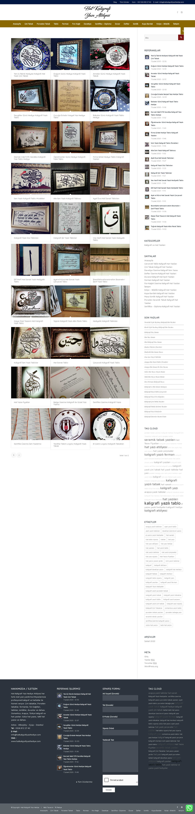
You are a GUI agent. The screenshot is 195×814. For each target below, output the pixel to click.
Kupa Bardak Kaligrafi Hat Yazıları (159, 293)
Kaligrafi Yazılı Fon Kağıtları (154, 397)
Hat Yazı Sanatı (149, 337)
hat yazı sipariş (151, 556)
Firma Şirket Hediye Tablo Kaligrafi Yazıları (108, 158)
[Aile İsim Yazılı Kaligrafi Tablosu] (70, 179)
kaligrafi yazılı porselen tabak (162, 436)
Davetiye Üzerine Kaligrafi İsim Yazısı (161, 270)
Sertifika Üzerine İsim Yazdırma (27, 444)
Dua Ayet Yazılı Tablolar (152, 357)
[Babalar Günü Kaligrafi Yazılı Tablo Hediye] (110, 95)
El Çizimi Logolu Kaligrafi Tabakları (108, 444)
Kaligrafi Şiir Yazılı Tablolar (65, 238)
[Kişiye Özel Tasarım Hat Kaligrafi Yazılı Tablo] (31, 301)
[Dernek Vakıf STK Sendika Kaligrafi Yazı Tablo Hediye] (31, 137)
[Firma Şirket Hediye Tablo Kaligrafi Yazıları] (110, 137)
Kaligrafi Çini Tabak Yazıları (154, 401)
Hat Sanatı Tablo (61, 363)
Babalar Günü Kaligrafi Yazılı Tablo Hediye (108, 116)
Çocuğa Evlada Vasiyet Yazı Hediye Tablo (69, 116)
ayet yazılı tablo (170, 527)
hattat (179, 444)
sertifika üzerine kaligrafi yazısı (161, 466)
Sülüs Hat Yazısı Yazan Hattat (154, 372)
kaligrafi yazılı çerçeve (171, 599)
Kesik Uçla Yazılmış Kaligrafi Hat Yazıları (158, 327)
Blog (115, 2)
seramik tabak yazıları (159, 440)
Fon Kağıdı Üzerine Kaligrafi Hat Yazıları (162, 283)
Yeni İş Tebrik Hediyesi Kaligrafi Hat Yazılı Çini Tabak (29, 75)
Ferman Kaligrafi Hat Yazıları (157, 280)
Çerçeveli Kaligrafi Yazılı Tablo (106, 363)
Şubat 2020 (149, 641)
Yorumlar (150, 663)
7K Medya (58, 807)
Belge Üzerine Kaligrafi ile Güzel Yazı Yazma (70, 403)
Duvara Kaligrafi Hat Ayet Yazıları (159, 277)
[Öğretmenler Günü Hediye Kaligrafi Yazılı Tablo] (70, 137)
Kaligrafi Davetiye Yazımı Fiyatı (155, 416)
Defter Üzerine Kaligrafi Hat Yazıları (160, 273)
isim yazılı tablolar (171, 473)
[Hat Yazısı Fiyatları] (31, 382)
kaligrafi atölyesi (155, 510)
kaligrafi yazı (169, 488)
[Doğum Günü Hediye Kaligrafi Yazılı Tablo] (70, 54)
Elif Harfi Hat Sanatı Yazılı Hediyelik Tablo (29, 280)
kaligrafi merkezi (167, 433)
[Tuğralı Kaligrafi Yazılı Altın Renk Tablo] (70, 301)
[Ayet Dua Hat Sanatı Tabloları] (110, 179)
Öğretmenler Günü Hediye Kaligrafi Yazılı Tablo (69, 158)
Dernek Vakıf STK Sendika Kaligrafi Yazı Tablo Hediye (30, 158)
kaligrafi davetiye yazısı (175, 492)
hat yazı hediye (167, 477)
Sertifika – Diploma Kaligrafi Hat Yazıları (162, 306)
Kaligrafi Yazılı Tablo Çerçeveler (155, 392)
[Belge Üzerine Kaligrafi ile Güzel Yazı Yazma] (70, 382)
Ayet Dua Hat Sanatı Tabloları (106, 198)
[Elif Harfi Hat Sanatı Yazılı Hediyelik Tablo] (31, 260)
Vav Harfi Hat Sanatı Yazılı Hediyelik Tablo (109, 239)
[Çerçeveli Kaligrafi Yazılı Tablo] (110, 343)
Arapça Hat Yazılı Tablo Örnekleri (156, 362)
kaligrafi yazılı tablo (162, 503)
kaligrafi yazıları (162, 462)
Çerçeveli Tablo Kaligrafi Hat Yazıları (160, 263)
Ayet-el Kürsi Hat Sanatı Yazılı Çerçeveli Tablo (66, 280)
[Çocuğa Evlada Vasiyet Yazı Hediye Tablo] (70, 95)
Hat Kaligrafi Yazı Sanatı (153, 342)
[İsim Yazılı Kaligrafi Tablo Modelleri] (31, 179)
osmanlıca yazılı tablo (173, 608)
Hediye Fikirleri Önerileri (153, 347)
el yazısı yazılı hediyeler (154, 535)
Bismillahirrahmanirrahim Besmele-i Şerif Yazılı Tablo (109, 280)
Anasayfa (148, 260)
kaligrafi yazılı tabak (153, 595)
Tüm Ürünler (124, 2)
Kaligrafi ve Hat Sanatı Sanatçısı (155, 387)
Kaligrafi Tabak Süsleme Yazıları (155, 406)
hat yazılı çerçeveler (163, 451)
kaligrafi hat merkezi (152, 496)
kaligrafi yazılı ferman (159, 454)
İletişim (147, 286)
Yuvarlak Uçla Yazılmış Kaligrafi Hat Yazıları (160, 322)
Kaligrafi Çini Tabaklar (154, 608)
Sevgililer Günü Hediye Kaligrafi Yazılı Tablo (30, 116)
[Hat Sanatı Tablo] (70, 343)
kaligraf (157, 476)
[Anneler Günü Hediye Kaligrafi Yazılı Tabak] (110, 54)
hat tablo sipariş (166, 496)
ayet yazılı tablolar (153, 531)
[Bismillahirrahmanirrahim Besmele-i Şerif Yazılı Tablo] (110, 260)
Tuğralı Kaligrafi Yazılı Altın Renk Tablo (70, 321)
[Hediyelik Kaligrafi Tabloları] (110, 301)
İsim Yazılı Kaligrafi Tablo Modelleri (29, 198)
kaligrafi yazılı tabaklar (168, 444)
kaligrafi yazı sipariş (158, 481)
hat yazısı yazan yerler (154, 561)
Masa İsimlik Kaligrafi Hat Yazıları (159, 296)
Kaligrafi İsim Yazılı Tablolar (26, 363)
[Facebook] (177, 12)
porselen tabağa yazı (156, 473)
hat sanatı (166, 484)
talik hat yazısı (173, 447)
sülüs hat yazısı (154, 488)
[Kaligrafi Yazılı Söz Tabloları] (31, 218)
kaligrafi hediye (174, 507)
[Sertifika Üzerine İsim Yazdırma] (31, 424)
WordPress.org (151, 666)
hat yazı (171, 539)
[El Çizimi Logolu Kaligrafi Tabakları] (110, 424)
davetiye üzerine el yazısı (163, 458)
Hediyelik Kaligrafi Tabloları (105, 321)
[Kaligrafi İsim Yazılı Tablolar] (31, 343)
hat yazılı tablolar (170, 469)
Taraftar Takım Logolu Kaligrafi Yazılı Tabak (70, 445)
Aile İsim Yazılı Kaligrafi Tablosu (67, 198)
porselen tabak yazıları (152, 433)
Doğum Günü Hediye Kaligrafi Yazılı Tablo (70, 75)
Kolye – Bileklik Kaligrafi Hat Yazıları (160, 290)
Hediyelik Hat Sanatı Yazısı (153, 352)
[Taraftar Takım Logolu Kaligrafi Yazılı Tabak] (70, 424)
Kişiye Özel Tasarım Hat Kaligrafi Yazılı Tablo (28, 322)
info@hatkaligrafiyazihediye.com (171, 2)
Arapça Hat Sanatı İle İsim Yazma (156, 367)
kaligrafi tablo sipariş (154, 578)
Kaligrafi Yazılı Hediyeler (153, 411)
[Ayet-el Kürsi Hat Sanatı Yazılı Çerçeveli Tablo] (70, 260)
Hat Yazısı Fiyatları (22, 402)
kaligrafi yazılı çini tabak (155, 604)
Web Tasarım (48, 807)
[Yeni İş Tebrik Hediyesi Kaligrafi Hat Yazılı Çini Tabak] (31, 54)
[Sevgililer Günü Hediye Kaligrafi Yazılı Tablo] (31, 95)
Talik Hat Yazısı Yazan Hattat (154, 377)
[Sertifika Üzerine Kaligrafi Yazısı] (110, 382)
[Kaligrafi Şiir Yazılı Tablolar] (70, 218)
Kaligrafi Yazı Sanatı (151, 332)
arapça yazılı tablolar (155, 492)
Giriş (146, 656)
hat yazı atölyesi (155, 447)
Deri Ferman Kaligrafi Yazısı (154, 382)
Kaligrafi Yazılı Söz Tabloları (26, 238)
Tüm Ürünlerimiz (85, 782)
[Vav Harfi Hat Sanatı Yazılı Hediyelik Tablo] (110, 218)
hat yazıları (170, 499)
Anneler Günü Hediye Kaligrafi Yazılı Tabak (109, 75)
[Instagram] (182, 12)
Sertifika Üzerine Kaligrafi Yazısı (107, 402)
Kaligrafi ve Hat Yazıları (154, 245)
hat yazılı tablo (177, 496)
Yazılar (149, 660)
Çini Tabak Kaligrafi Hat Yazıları (158, 267)
